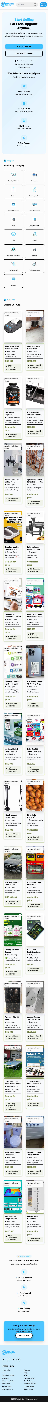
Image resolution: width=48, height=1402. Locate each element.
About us (27, 1370)
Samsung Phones (7, 1389)
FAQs (3, 1373)
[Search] (35, 4)
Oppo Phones (28, 1389)
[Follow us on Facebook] (3, 1359)
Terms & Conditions (8, 1375)
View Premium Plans (24, 53)
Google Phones (29, 1386)
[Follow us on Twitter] (13, 1359)
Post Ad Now (22, 46)
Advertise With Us (29, 1383)
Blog (25, 1373)
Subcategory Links (8, 1381)
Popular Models (29, 1381)
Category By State (29, 1378)
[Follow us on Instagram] (8, 1359)
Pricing (26, 1375)
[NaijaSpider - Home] (8, 1353)
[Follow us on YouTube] (18, 1359)
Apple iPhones (6, 1386)
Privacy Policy (6, 1370)
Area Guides (6, 1383)
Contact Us (5, 1378)
